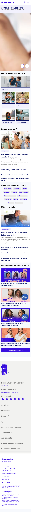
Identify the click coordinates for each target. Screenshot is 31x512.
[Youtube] (11, 399)
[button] (22, 66)
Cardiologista (7, 199)
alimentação (6, 192)
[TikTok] (18, 399)
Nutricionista (23, 199)
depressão (10, 202)
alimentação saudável (9, 195)
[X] (22, 399)
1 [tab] (15, 354)
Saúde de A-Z (6, 229)
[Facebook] (3, 399)
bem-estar (14, 192)
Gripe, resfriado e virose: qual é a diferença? (14, 174)
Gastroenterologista (22, 195)
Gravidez (15, 199)
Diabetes (25, 188)
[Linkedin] (15, 399)
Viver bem (5, 151)
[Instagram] (7, 399)
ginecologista (17, 188)
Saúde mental (7, 188)
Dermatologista (19, 202)
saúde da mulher (23, 192)
